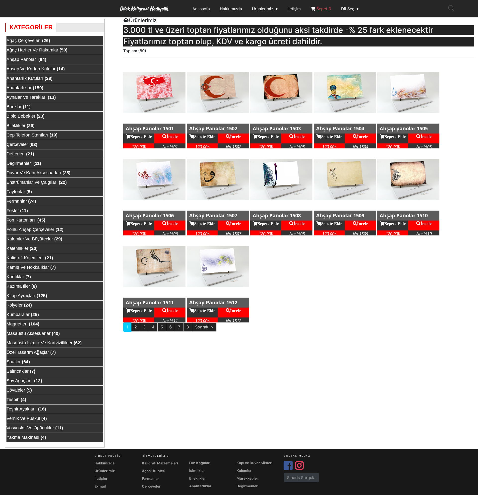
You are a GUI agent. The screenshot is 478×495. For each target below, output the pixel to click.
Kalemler (244, 470)
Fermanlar (16, 201)
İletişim (294, 8)
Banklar (14, 106)
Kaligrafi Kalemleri (25, 257)
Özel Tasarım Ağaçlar (27, 352)
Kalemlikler (17, 248)
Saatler (13, 361)
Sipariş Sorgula (301, 477)
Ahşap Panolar (21, 59)
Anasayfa (201, 8)
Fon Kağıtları (200, 463)
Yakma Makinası (22, 437)
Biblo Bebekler (20, 116)
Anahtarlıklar (19, 87)
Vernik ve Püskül (23, 418)
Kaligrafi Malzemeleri (160, 463)
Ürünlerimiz (262, 8)
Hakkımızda (231, 8)
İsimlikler (197, 470)
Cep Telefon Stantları (27, 135)
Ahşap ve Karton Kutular (31, 68)
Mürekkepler (247, 478)
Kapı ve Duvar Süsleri (255, 463)
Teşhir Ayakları (21, 408)
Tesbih (12, 399)
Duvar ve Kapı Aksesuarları (33, 172)
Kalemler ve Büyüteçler (29, 238)
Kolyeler (14, 305)
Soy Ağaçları (19, 380)
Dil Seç (347, 8)
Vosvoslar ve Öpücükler (30, 427)
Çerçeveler (17, 144)
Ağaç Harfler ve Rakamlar (32, 49)
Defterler (15, 153)
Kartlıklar (15, 276)
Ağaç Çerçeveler (23, 40)
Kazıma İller (18, 286)
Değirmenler (19, 163)
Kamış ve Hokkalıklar (27, 267)
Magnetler (17, 323)
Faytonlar (15, 191)
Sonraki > (204, 326)
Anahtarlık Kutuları (24, 78)
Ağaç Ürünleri (153, 471)
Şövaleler (15, 390)
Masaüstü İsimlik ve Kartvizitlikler (39, 342)
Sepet (323, 8)
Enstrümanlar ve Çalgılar (32, 182)
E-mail (100, 486)
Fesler (12, 210)
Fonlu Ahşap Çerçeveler (30, 229)
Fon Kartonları (21, 220)
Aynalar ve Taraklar (26, 97)
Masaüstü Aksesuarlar (28, 333)
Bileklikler (15, 125)
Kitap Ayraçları (20, 295)
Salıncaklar (17, 371)
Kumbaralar (18, 314)
